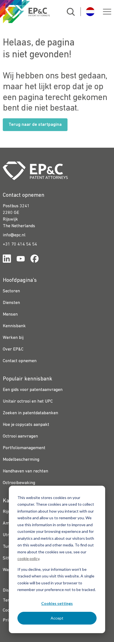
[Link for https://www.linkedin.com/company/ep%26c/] (7, 259)
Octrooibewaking (19, 483)
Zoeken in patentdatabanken (30, 413)
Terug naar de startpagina (35, 124)
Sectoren (11, 291)
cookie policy (28, 558)
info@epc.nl (14, 235)
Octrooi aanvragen (20, 436)
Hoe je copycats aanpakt (26, 425)
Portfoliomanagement (24, 448)
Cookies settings (57, 603)
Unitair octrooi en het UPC (28, 401)
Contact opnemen (20, 361)
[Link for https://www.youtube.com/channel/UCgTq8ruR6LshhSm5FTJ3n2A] (21, 259)
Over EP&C (13, 349)
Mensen (10, 314)
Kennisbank (14, 326)
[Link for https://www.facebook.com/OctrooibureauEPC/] (34, 259)
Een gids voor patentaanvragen (33, 390)
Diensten (11, 303)
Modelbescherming (21, 459)
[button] (107, 11)
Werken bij (13, 338)
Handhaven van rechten (25, 471)
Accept (57, 618)
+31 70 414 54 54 (20, 244)
